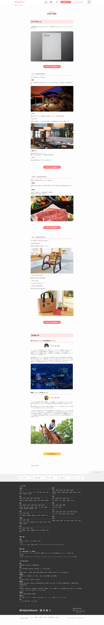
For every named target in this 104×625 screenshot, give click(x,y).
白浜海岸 (79, 492)
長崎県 (60, 511)
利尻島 (40, 492)
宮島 (53, 500)
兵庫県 (64, 490)
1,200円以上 (22, 579)
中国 (53, 496)
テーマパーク (27, 597)
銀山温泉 (35, 500)
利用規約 (36, 617)
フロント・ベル (32, 553)
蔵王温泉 (30, 500)
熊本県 (64, 511)
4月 (45, 544)
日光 (39, 507)
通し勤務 (21, 583)
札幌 (20, 492)
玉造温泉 (68, 500)
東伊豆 (47, 530)
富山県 (21, 513)
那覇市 (58, 520)
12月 (63, 544)
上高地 (27, 522)
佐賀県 (57, 511)
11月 (61, 544)
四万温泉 (45, 507)
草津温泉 (32, 507)
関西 (53, 488)
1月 (39, 544)
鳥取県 (53, 498)
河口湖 (49, 522)
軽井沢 (21, 522)
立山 (47, 515)
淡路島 (75, 492)
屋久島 (60, 513)
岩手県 (24, 498)
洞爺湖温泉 (25, 493)
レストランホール (25, 553)
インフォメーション (66, 556)
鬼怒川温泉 (31, 508)
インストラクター (37, 556)
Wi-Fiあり (45, 572)
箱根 (25, 507)
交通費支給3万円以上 (66, 583)
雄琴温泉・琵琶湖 (65, 492)
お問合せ (57, 617)
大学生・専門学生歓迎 (24, 568)
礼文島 (44, 492)
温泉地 (26, 601)
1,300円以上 (27, 579)
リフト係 (21, 556)
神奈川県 (24, 505)
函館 (47, 492)
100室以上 (21, 593)
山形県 (35, 498)
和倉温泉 (24, 515)
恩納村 (61, 520)
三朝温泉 (63, 500)
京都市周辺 (54, 492)
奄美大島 (64, 513)
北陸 (20, 511)
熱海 (20, 530)
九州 (53, 509)
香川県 (53, 505)
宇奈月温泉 (43, 515)
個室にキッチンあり (56, 572)
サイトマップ (22, 617)
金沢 (20, 515)
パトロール (31, 556)
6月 (49, 544)
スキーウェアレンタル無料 (40, 590)
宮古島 (79, 520)
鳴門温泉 (59, 507)
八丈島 (35, 508)
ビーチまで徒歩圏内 (62, 588)
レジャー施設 (33, 597)
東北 (20, 496)
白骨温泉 (40, 522)
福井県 (28, 513)
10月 (58, 544)
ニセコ (23, 492)
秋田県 (31, 498)
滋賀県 (53, 490)
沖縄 (53, 516)
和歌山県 (71, 490)
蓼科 (37, 522)
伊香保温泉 (26, 508)
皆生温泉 (56, 500)
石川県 (24, 513)
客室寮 (38, 572)
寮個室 (34, 572)
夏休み (29, 544)
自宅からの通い (26, 583)
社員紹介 (45, 617)
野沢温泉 (45, 522)
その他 (72, 553)
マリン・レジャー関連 (66, 553)
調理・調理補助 (56, 553)
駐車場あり (50, 572)
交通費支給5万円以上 (23, 584)
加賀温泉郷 (29, 515)
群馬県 (43, 505)
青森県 (21, 498)
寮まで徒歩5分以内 (64, 572)
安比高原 (42, 500)
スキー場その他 (74, 556)
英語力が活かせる (28, 565)
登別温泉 (29, 493)
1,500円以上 (37, 579)
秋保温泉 (26, 500)
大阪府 (60, 490)
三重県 (31, 528)
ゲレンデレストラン (58, 556)
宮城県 (28, 498)
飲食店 (42, 597)
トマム (27, 492)
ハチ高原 (53, 493)
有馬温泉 (71, 492)
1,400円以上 (32, 579)
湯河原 (28, 507)
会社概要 (40, 617)
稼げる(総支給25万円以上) (40, 583)
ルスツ (34, 492)
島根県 (57, 498)
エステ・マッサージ (48, 553)
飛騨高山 (24, 530)
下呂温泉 (28, 530)
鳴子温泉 (46, 500)
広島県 (64, 498)
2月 (41, 544)
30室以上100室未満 (27, 593)
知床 (37, 492)
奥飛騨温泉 (33, 530)
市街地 (35, 601)
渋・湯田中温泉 (32, 522)
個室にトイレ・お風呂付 (28, 572)
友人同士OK (32, 583)
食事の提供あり (41, 588)
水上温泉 (21, 508)
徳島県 (60, 505)
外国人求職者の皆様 (51, 617)
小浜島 (76, 520)
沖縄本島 (53, 520)
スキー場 (38, 597)
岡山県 (60, 498)
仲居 (20, 553)
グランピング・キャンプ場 (61, 597)
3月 (43, 544)
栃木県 (36, 505)
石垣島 (68, 520)
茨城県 (39, 505)
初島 (37, 530)
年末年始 (32, 544)
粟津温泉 (33, 515)
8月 (54, 544)
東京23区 (21, 507)
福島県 (38, 498)
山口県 (68, 498)
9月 (56, 544)
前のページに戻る (34, 465)
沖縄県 (53, 518)
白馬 (24, 522)
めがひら (72, 500)
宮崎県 (71, 511)
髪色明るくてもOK (49, 583)
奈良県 (68, 490)
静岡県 (24, 528)
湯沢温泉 (21, 523)
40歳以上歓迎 (36, 568)
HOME (16, 5)
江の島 (36, 507)
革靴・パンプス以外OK (57, 583)
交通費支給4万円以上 (75, 583)
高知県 (57, 505)
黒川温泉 (72, 513)
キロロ (30, 492)
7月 (51, 544)
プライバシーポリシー (29, 617)
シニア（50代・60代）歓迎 (45, 568)
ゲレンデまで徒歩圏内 (78, 588)
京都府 (57, 490)
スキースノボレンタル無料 (30, 590)
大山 (60, 500)
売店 (39, 553)
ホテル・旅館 (22, 597)
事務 (36, 553)
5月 (47, 544)
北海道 (21, 488)
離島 (29, 601)
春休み (36, 544)
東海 (20, 526)
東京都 (21, 505)
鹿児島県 (75, 511)
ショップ (45, 597)
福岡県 (53, 511)
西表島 (72, 520)
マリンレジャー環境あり (53, 588)
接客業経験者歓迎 (35, 565)
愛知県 (28, 528)
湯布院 (68, 513)
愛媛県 (64, 505)
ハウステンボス (55, 513)
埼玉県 (29, 505)
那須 (42, 507)
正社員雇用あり (34, 588)
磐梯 (38, 500)
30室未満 (33, 593)
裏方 (60, 553)
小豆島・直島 (54, 507)
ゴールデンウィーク (23, 544)
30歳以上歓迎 (30, 568)
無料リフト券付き (70, 588)
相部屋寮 (41, 572)
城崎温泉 (59, 492)
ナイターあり (22, 590)
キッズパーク (43, 556)
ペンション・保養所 (51, 597)
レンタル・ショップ (50, 556)
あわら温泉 (38, 515)
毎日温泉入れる (28, 588)
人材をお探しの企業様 (24, 618)
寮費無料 (21, 572)
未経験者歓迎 (22, 565)
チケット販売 (26, 556)
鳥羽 (40, 530)
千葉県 (32, 505)
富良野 (21, 493)
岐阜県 (21, 528)
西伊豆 (21, 531)
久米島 (65, 520)
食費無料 (46, 588)
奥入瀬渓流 (21, 500)
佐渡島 (25, 523)
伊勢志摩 (43, 530)
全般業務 (42, 553)
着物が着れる (22, 588)
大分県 (68, 511)
